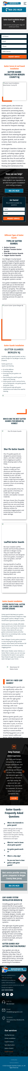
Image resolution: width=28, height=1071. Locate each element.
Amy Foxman (14, 751)
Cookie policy (14, 1059)
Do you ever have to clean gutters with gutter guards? (15, 862)
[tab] (14, 824)
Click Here (14, 798)
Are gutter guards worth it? (15, 850)
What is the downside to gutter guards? (15, 823)
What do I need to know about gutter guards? (15, 843)
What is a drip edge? (14, 856)
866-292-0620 (14, 190)
